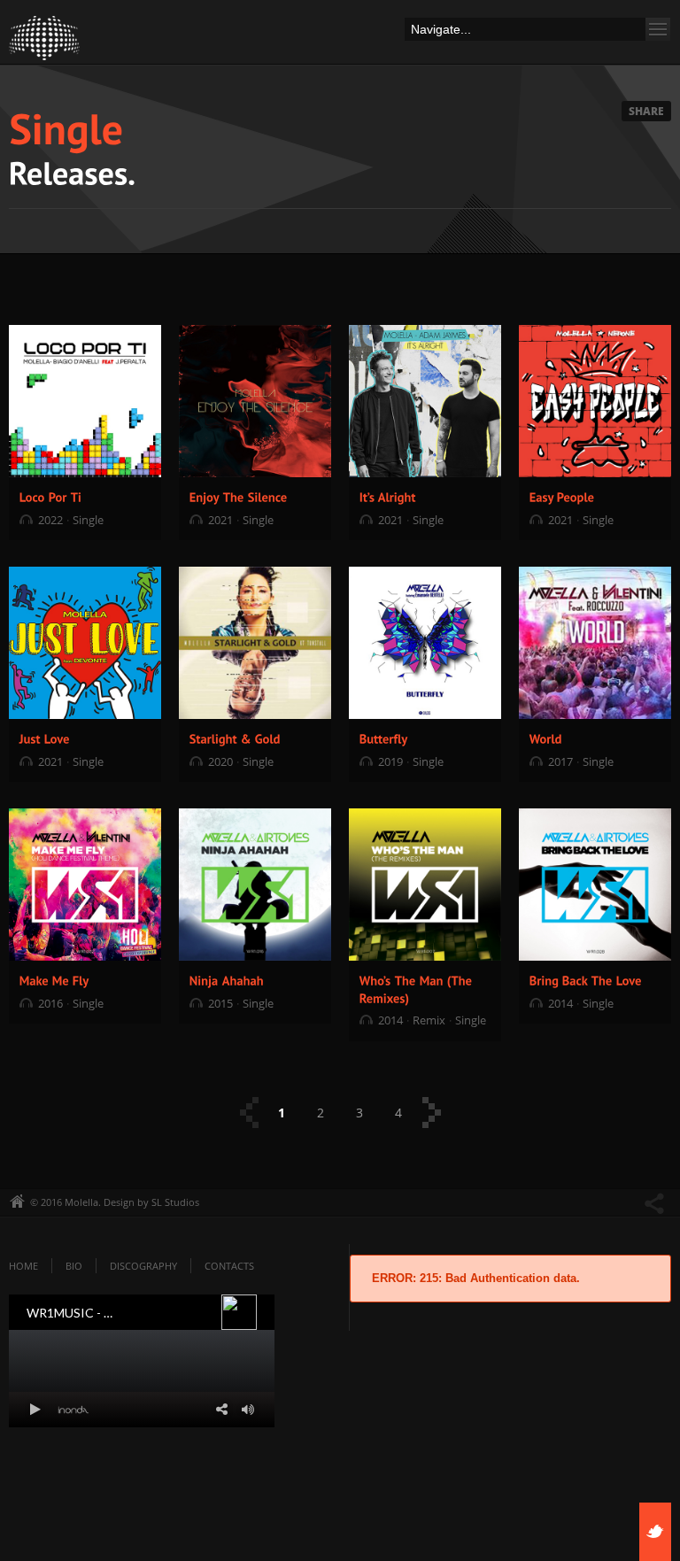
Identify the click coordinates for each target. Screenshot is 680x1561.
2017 (560, 761)
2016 (50, 1003)
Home (23, 1265)
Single (88, 520)
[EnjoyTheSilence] (238, 496)
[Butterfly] (383, 738)
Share (646, 111)
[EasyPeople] (562, 496)
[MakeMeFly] (54, 979)
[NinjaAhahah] (226, 979)
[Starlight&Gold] (235, 738)
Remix (429, 1020)
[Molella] (44, 43)
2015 (220, 1003)
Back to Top (627, 53)
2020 (220, 761)
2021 (220, 520)
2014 (390, 1020)
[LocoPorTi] (50, 496)
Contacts (229, 1265)
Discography (143, 1265)
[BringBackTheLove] (585, 979)
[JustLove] (44, 738)
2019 (390, 761)
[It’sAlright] (387, 496)
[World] (545, 738)
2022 (50, 520)
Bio (74, 1265)
